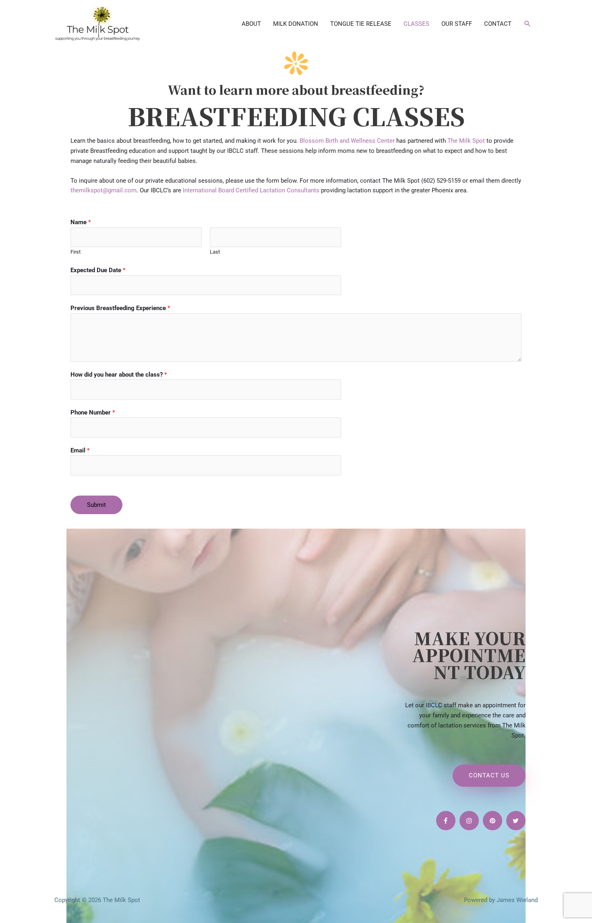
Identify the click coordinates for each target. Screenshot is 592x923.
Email (79, 450)
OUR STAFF (456, 23)
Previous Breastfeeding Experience (120, 308)
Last (215, 252)
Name (80, 222)
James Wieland (517, 900)
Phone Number (92, 412)
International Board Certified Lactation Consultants (251, 190)
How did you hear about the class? (118, 374)
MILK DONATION (295, 23)
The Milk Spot (466, 140)
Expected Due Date (97, 270)
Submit (96, 504)
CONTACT (497, 23)
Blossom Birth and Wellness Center (347, 140)
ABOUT (251, 23)
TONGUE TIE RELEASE (360, 23)
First (75, 252)
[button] (528, 24)
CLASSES (416, 23)
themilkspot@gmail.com (103, 190)
